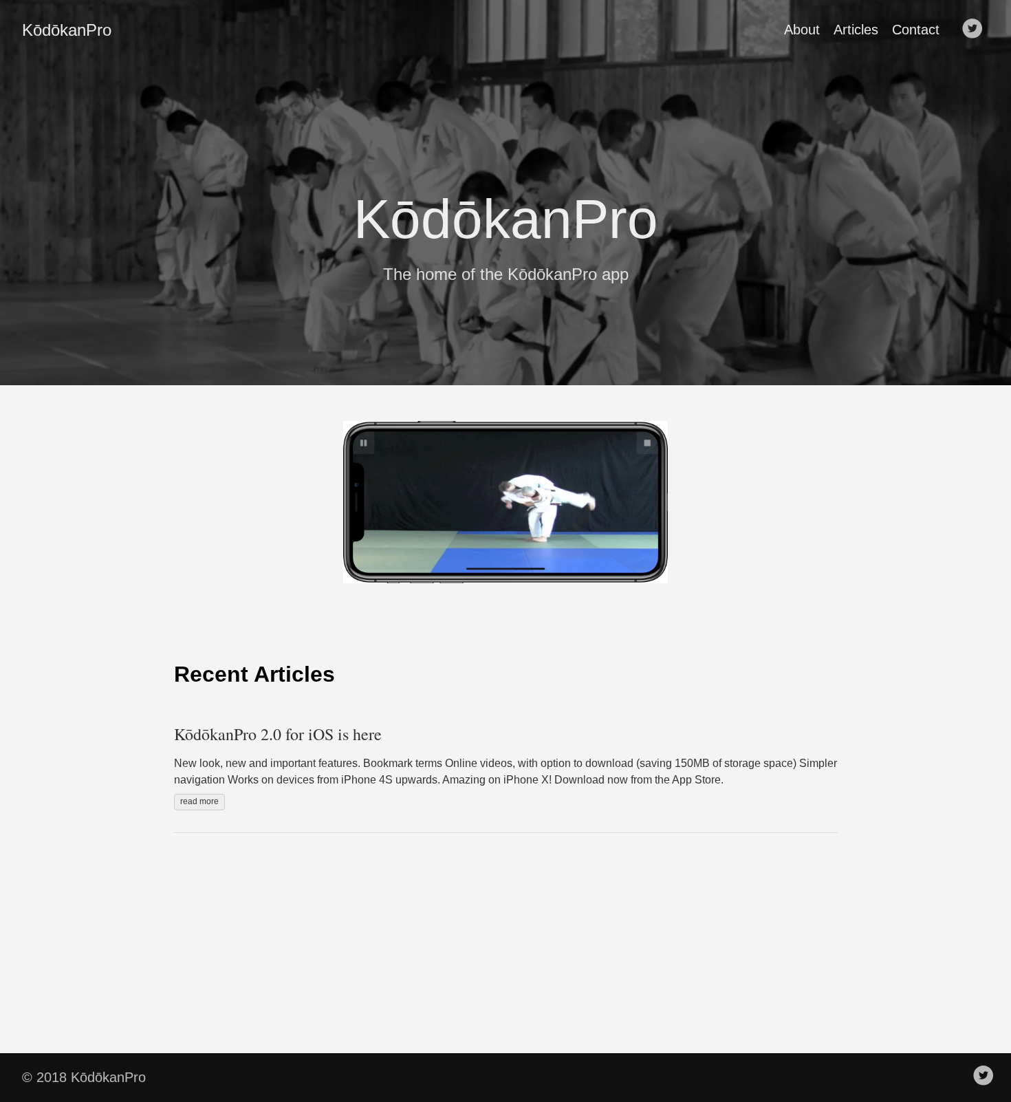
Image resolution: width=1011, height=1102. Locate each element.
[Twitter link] (972, 29)
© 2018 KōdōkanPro (84, 1077)
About (802, 29)
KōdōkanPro (66, 30)
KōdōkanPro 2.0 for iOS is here (278, 734)
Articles (856, 29)
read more (199, 801)
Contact (915, 29)
